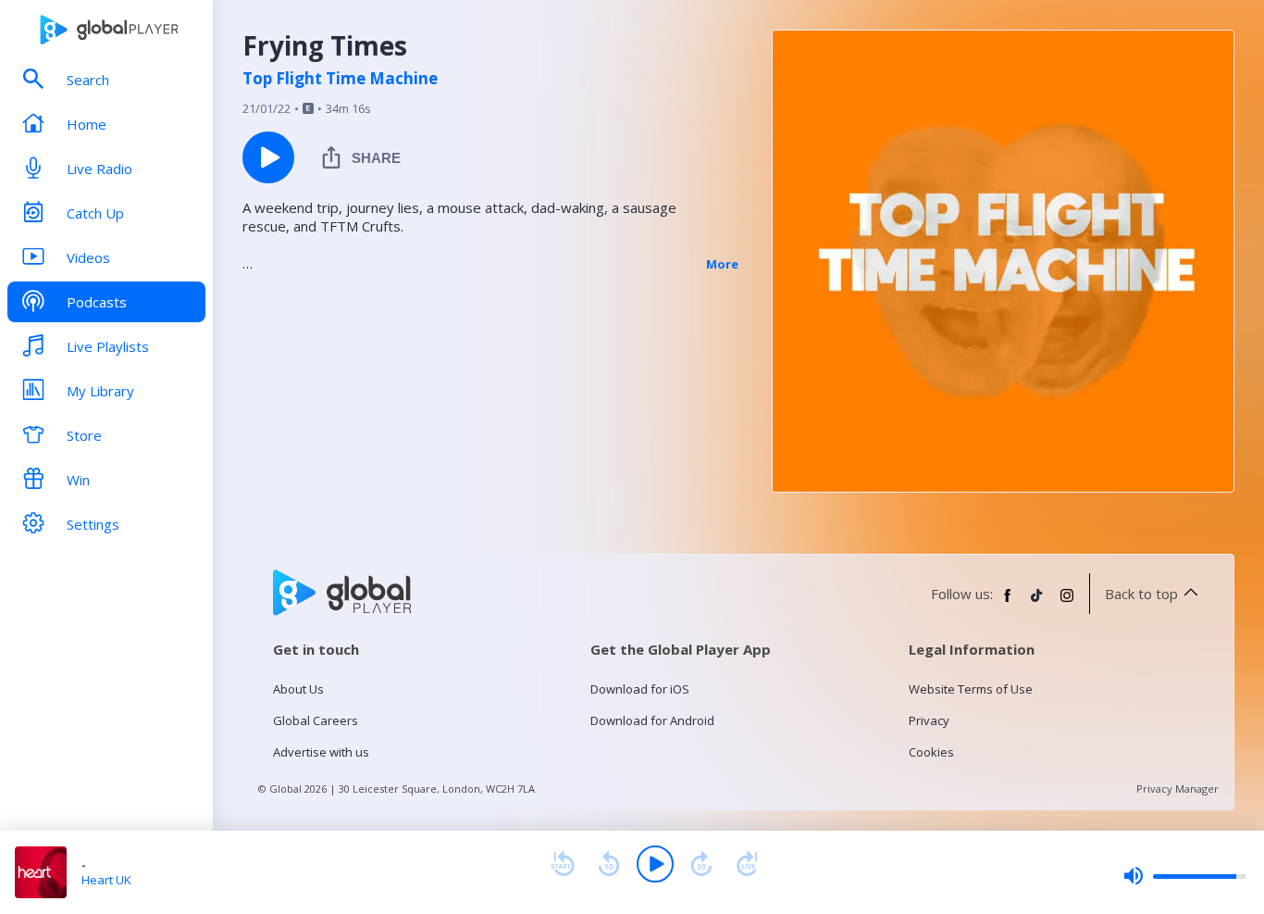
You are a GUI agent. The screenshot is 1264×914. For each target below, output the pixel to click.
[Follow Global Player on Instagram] (1067, 603)
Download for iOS (639, 689)
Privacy (929, 720)
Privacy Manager (1177, 789)
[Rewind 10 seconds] (608, 864)
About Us (298, 689)
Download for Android (652, 720)
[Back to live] (747, 864)
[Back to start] (562, 864)
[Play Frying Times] (268, 157)
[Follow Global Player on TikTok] (1037, 603)
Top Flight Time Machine (340, 79)
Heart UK (106, 879)
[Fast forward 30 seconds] (701, 864)
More (722, 264)
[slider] (1184, 876)
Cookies (931, 752)
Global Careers (315, 720)
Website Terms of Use (971, 689)
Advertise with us (321, 752)
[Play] (655, 864)
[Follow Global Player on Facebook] (1008, 603)
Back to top (1141, 593)
